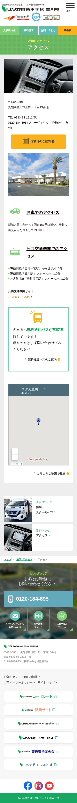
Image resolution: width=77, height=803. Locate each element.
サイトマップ (46, 682)
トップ (7, 559)
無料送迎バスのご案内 (42, 359)
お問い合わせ (48, 30)
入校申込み (9, 30)
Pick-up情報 (30, 676)
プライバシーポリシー (18, 682)
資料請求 (29, 30)
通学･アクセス (24, 559)
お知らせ (9, 676)
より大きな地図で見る (51, 473)
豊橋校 (67, 30)
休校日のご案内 (41, 141)
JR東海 (12, 296)
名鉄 (27, 296)
